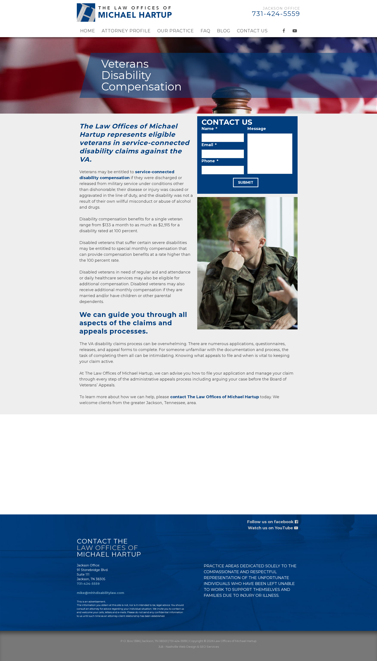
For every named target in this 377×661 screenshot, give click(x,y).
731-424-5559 (276, 13)
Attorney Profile (126, 30)
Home (87, 30)
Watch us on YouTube (271, 528)
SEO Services (209, 646)
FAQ (205, 30)
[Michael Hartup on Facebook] (283, 30)
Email (209, 144)
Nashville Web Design (181, 646)
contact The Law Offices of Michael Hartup (214, 397)
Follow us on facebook (271, 521)
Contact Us (252, 30)
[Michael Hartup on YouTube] (294, 30)
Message (256, 128)
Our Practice (175, 30)
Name (209, 128)
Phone (210, 161)
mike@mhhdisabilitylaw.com (100, 593)
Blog (223, 30)
